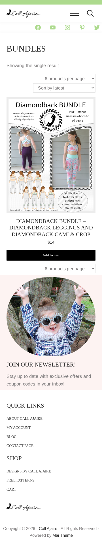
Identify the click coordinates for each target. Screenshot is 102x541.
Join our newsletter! (41, 364)
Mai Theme (62, 535)
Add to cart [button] (51, 255)
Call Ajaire (48, 528)
